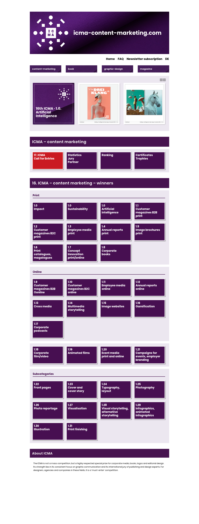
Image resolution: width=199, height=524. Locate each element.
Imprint (130, 500)
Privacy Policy (157, 500)
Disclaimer (142, 500)
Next (164, 79)
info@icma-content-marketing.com (58, 500)
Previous (161, 79)
